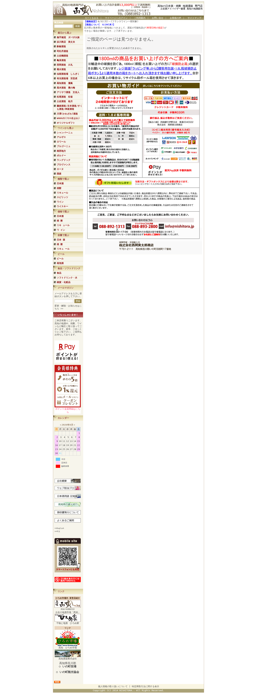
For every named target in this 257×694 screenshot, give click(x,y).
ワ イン (61, 230)
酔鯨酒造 (61, 46)
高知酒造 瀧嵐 (65, 83)
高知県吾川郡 (67, 664)
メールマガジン (66, 287)
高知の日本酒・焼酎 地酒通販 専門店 (180, 5)
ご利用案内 (139, 18)
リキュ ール (63, 248)
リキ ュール (63, 225)
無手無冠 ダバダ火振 (68, 37)
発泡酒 (60, 263)
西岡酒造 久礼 (65, 64)
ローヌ (60, 169)
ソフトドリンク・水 (67, 277)
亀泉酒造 (61, 60)
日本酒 (60, 183)
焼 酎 (60, 220)
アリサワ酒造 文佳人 (68, 92)
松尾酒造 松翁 (65, 96)
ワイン (60, 201)
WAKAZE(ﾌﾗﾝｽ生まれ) (68, 118)
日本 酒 (61, 239)
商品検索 (58, 22)
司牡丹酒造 (62, 51)
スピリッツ (62, 197)
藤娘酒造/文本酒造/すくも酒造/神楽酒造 (69, 107)
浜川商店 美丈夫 (66, 42)
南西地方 (61, 151)
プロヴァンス (63, 164)
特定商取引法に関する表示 (145, 686)
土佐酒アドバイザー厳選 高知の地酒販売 (181, 8)
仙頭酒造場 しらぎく (68, 74)
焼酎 (59, 188)
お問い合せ (157, 18)
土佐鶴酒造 (62, 55)
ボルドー (61, 155)
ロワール (61, 141)
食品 (59, 273)
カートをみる (91, 18)
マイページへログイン (116, 18)
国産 (59, 173)
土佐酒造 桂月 (65, 101)
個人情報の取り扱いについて (113, 686)
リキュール (62, 192)
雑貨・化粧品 (63, 282)
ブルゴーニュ (63, 146)
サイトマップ (194, 18)
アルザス (61, 137)
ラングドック (63, 160)
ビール (60, 258)
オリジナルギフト (66, 122)
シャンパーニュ (65, 132)
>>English (59, 528)
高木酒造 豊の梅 (66, 87)
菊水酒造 (61, 69)
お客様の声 (175, 18)
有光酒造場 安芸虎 (67, 78)
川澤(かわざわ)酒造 (67, 113)
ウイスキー (62, 206)
